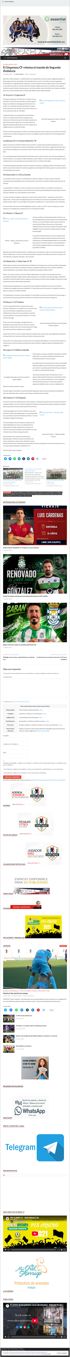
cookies (23, 1350)
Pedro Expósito (20, 74)
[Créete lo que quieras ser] (8, 1016)
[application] (35, 1234)
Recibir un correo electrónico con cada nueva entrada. (26, 773)
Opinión (34, 991)
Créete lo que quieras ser (24, 1015)
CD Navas (6, 494)
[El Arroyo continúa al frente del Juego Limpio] (56, 473)
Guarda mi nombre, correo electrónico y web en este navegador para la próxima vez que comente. (34, 764)
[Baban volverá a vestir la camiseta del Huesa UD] (35, 623)
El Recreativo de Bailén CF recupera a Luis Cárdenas (21, 548)
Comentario (8, 677)
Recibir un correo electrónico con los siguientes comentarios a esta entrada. (34, 769)
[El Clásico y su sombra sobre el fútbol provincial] (8, 1026)
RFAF (48, 991)
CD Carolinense (49, 492)
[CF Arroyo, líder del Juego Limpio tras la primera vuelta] (13, 473)
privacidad (17, 1350)
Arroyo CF (22, 492)
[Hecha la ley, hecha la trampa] (35, 950)
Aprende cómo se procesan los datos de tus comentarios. (47, 780)
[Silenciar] (62, 1250)
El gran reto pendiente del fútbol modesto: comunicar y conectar (36, 1036)
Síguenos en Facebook (13, 1086)
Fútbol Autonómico (25, 991)
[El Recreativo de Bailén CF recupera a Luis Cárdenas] (35, 526)
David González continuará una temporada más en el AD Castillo (25, 596)
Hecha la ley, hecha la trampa (15, 993)
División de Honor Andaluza (11, 991)
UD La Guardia (18, 496)
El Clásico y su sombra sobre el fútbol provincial (31, 1026)
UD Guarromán (8, 496)
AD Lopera (15, 492)
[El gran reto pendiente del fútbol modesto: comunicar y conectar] (8, 1036)
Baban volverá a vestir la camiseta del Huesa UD (19, 645)
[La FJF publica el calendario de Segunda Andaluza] (35, 476)
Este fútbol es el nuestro (23, 1046)
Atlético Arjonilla (32, 492)
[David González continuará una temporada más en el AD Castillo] (35, 574)
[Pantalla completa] (64, 1250)
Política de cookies (46, 1353)
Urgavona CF (27, 496)
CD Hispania (58, 492)
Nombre (6, 736)
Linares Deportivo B (40, 494)
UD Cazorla (58, 494)
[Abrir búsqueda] (65, 58)
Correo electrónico (11, 744)
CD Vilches (22, 494)
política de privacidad (20, 702)
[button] (35, 30)
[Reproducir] (5, 1250)
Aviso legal (3, 1350)
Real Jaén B (50, 494)
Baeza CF (41, 492)
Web (4, 752)
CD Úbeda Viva (14, 494)
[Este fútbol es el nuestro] (8, 1046)
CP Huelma (30, 494)
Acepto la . (17, 702)
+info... (41, 710)
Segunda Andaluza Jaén (10, 64)
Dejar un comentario (30, 74)
